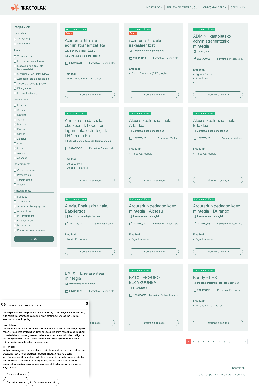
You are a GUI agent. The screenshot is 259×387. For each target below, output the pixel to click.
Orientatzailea (25, 220)
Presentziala (24, 174)
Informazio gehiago (90, 94)
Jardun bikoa (24, 179)
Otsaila (21, 109)
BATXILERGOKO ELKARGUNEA (144, 280)
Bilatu (34, 238)
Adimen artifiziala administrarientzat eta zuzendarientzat (85, 45)
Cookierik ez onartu (15, 382)
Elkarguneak (24, 88)
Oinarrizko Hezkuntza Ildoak (33, 73)
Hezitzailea (23, 225)
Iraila (20, 143)
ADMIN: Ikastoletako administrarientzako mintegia (212, 41)
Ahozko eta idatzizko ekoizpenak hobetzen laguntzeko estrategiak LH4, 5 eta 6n (86, 128)
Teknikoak (10, 347)
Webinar (22, 184)
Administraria (24, 211)
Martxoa (22, 114)
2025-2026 (23, 44)
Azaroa (21, 153)
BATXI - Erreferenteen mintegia (85, 276)
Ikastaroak (154, 7)
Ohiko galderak (214, 7)
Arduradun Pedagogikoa (31, 206)
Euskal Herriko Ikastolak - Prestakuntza (28, 5)
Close (87, 303)
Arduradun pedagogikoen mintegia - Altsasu (152, 208)
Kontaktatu (239, 367)
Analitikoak (10, 325)
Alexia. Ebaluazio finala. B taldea (214, 123)
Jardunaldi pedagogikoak (31, 83)
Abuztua (22, 138)
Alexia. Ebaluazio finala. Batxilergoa (86, 208)
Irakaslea (22, 196)
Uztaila (21, 133)
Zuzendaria (23, 201)
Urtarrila (21, 105)
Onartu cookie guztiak (44, 382)
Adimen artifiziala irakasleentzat (145, 43)
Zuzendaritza (24, 56)
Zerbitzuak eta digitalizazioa (33, 78)
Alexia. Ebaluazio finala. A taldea (150, 123)
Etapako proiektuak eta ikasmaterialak (30, 67)
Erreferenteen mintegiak (30, 61)
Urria (20, 148)
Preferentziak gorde (16, 374)
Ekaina (21, 129)
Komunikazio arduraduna (31, 230)
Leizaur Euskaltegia (28, 93)
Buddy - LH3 (205, 277)
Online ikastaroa (26, 170)
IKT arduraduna (25, 215)
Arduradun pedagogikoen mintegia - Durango (216, 208)
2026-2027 (23, 39)
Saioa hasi (238, 7)
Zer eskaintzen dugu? (183, 7)
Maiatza (21, 124)
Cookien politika (208, 374)
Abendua (22, 157)
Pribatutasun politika (233, 374)
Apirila (20, 119)
